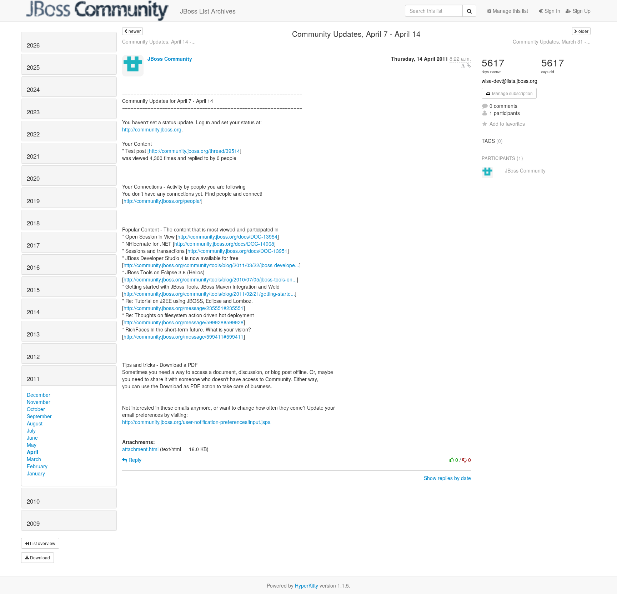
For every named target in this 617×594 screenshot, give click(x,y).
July (31, 430)
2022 (33, 134)
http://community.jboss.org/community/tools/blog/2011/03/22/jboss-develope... (211, 265)
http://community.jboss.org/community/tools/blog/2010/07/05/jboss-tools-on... (210, 279)
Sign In (551, 10)
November (38, 401)
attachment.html (140, 449)
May (31, 444)
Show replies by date (447, 477)
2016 (33, 267)
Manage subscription (512, 93)
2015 (33, 289)
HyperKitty (306, 585)
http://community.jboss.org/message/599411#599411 (184, 336)
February (37, 466)
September (39, 416)
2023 (33, 112)
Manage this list (509, 10)
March (34, 459)
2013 (33, 334)
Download (39, 557)
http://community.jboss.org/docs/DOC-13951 (237, 250)
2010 (33, 501)
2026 (33, 45)
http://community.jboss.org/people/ (162, 200)
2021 (33, 156)
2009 (33, 523)
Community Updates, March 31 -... (552, 41)
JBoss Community (169, 58)
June (32, 437)
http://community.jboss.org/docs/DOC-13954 (227, 236)
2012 (33, 356)
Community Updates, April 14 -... (159, 41)
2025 (33, 67)
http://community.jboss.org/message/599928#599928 (184, 322)
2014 (33, 312)
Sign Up (581, 10)
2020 (33, 178)
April (32, 451)
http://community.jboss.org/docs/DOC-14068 (224, 243)
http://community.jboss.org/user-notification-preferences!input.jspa (196, 421)
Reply (134, 459)
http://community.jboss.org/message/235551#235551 (184, 307)
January (36, 473)
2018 (33, 223)
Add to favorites (507, 123)
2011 (33, 378)
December (38, 394)
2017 (33, 245)
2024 (33, 89)
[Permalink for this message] (469, 65)
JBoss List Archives (208, 10)
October (36, 409)
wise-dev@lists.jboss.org (509, 80)
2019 (33, 200)
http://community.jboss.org (151, 129)
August (34, 423)
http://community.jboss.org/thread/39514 (194, 150)
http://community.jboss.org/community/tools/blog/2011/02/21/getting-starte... (209, 293)
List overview (42, 543)
